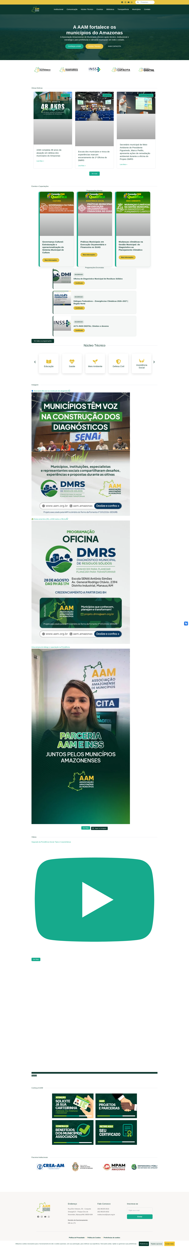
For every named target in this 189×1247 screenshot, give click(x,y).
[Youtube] (128, 2)
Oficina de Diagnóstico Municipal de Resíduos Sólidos (98, 279)
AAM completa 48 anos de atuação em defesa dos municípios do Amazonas (49, 153)
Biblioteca (110, 9)
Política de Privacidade (77, 1237)
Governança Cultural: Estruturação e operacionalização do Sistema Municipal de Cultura (53, 247)
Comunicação (72, 9)
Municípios (136, 9)
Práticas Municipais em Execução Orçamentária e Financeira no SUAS (93, 244)
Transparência (123, 9)
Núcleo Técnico (87, 9)
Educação (49, 366)
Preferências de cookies (112, 1237)
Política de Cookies (94, 1237)
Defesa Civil (118, 366)
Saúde (72, 366)
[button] (94, 174)
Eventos (100, 9)
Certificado (79, 283)
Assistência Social (141, 366)
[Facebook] (122, 2)
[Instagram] (125, 2)
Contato (147, 9)
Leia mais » (40, 161)
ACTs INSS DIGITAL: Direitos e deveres (91, 326)
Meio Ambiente (95, 366)
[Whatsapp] (131, 2)
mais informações (51, 260)
